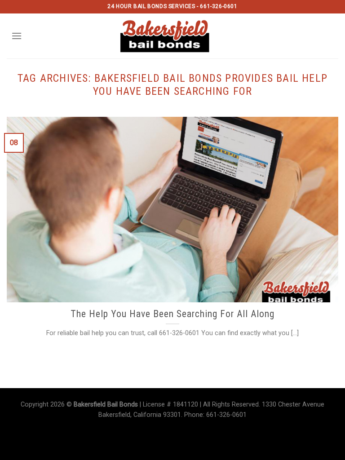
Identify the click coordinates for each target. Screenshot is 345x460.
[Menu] (16, 36)
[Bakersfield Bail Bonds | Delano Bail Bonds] (172, 36)
